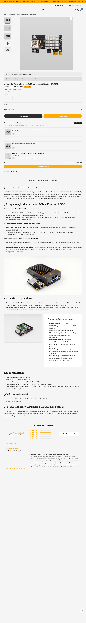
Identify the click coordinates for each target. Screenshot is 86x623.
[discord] (56, 5)
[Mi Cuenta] (77, 9)
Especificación (43, 180)
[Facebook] (60, 5)
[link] (43, 74)
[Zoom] (71, 18)
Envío (5, 89)
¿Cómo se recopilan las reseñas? (16, 468)
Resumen (32, 180)
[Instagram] (64, 5)
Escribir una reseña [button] (69, 434)
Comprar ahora (62, 116)
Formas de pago (9, 109)
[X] (62, 5)
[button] (75, 5)
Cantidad (6, 94)
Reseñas (54, 180)
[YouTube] (58, 5)
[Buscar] (75, 9)
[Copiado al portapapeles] (16, 171)
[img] (13, 448)
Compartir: (7, 171)
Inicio (5, 14)
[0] (80, 9)
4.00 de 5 (21, 433)
